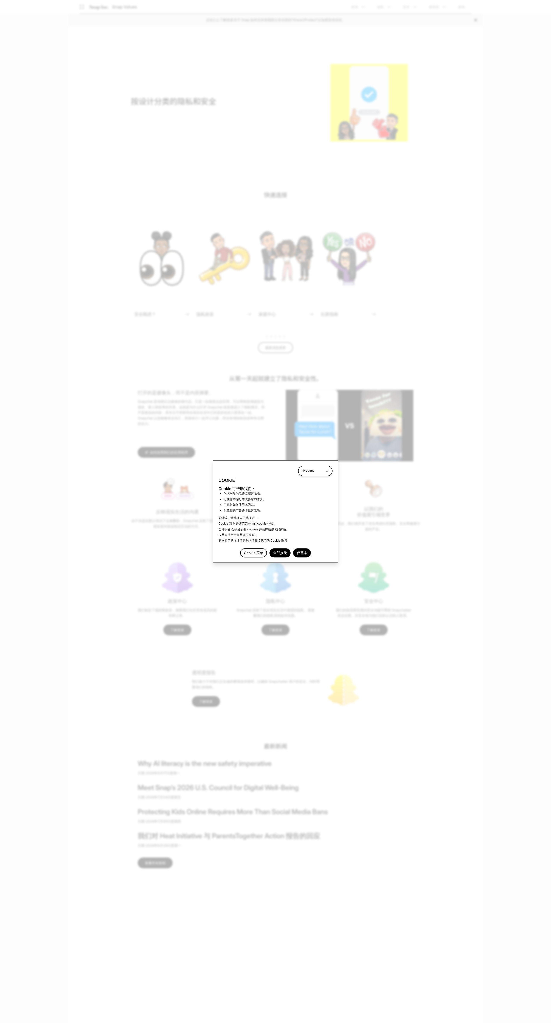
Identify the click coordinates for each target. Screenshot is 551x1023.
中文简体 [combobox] (308, 471)
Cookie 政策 (279, 540)
